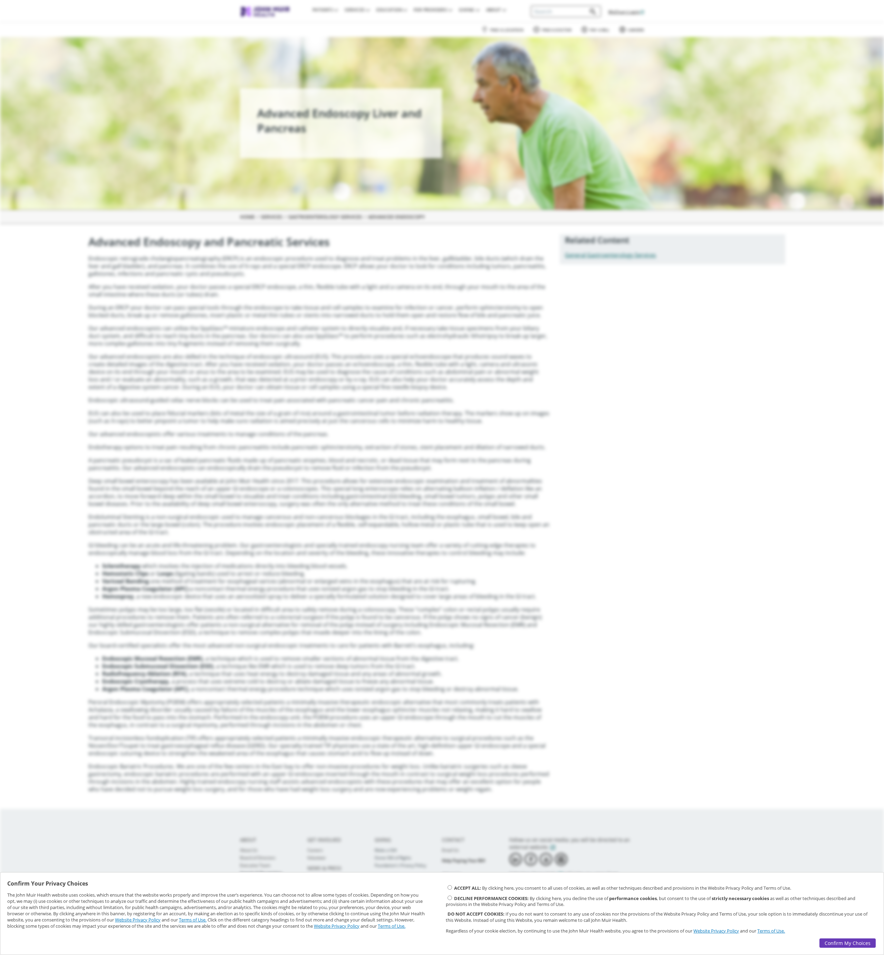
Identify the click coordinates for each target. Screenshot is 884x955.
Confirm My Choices (848, 943)
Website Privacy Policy (138, 920)
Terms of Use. (192, 920)
